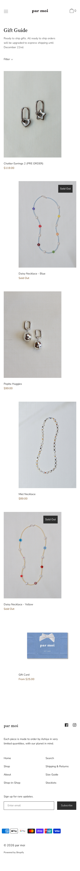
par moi (11, 726)
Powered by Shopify (14, 852)
